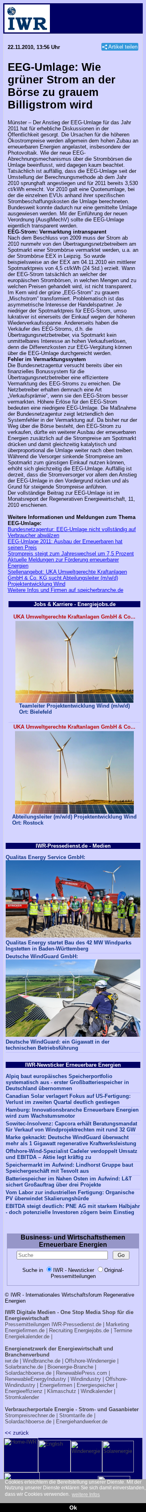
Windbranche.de (41, 1361)
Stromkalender (22, 1397)
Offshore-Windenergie (90, 1361)
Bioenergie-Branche (70, 1367)
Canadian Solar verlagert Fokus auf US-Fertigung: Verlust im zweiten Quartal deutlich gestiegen (68, 1099)
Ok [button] (73, 1507)
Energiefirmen (56, 1385)
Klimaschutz (61, 1391)
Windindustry (86, 1379)
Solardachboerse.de (28, 1373)
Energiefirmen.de (25, 1330)
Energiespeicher (95, 1385)
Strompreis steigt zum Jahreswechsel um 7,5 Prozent (71, 554)
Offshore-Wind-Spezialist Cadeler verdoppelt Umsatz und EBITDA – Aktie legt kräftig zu (71, 1154)
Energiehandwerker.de (81, 1421)
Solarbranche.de (24, 1367)
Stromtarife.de (75, 1415)
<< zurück (17, 1433)
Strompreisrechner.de (30, 1415)
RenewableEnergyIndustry (35, 1379)
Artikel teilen (122, 47)
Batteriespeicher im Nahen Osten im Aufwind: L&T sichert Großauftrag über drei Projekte (69, 1182)
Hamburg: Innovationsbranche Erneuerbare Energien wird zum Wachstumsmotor (72, 1113)
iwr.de (11, 1361)
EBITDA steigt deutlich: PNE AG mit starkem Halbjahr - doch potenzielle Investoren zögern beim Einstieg (73, 1209)
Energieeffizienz (24, 1391)
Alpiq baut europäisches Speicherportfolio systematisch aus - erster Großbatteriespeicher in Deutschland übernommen (67, 1082)
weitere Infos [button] (86, 1494)
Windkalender (96, 1391)
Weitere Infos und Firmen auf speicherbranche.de (65, 590)
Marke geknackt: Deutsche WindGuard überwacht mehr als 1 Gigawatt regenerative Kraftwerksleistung (71, 1140)
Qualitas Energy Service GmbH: (45, 857)
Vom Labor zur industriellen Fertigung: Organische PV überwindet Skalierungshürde (70, 1195)
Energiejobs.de (91, 1330)
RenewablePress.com (81, 1373)
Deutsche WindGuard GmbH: (42, 956)
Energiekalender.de (27, 1336)
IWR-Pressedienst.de (76, 1324)
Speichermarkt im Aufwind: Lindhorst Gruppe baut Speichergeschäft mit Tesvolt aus (69, 1168)
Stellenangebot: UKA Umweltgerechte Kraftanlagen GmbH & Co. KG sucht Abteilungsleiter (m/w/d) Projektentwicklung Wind (67, 578)
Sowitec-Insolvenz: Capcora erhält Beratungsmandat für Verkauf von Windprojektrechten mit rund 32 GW (71, 1127)
